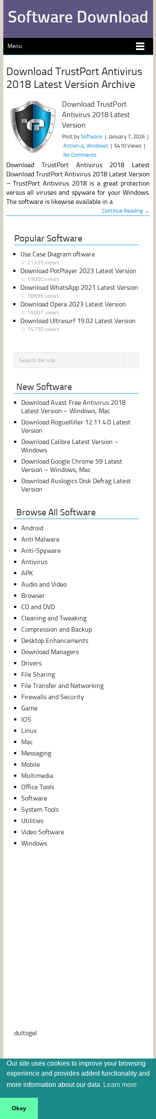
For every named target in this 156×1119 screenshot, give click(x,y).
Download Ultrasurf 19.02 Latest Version (78, 325)
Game (29, 708)
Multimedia (37, 776)
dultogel (25, 1033)
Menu (14, 46)
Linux (29, 731)
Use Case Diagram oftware (57, 258)
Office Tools (37, 787)
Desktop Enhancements (54, 641)
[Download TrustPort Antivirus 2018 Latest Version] (32, 128)
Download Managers (50, 652)
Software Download (78, 17)
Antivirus (73, 146)
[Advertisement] (78, 938)
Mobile (30, 764)
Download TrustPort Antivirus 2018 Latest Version (96, 115)
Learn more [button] (120, 1084)
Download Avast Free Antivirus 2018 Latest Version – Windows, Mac (73, 407)
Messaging (36, 753)
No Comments (80, 155)
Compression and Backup (56, 629)
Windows (97, 146)
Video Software (42, 832)
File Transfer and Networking (62, 686)
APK (27, 573)
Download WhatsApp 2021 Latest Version (79, 291)
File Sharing (38, 674)
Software (91, 136)
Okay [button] (19, 1108)
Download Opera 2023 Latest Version (73, 308)
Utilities (32, 821)
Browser (33, 596)
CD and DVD (38, 607)
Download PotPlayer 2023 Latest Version (78, 275)
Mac (27, 742)
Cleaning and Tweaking (54, 618)
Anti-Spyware (41, 550)
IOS (26, 719)
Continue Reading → (126, 211)
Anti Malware (40, 539)
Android (32, 528)
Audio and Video (44, 584)
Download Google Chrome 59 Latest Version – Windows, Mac (71, 465)
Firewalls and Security (52, 697)
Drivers (31, 663)
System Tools (40, 809)
